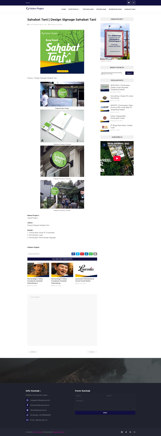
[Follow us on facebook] (26, 367)
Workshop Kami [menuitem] (115, 9)
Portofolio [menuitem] (73, 9)
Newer (33, 352)
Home (28, 3)
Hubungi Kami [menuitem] (129, 9)
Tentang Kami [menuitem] (88, 9)
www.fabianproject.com (38, 24)
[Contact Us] (26, 371)
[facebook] (129, 2)
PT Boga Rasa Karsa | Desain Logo (122, 126)
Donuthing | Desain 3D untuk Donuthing (122, 97)
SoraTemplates (37, 432)
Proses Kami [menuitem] (101, 9)
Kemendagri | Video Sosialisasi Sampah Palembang (59, 281)
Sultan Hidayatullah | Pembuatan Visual (118, 117)
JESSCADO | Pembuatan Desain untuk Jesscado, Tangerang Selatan (120, 87)
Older (91, 352)
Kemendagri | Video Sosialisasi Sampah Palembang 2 (35, 281)
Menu (28, 375)
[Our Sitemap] (26, 373)
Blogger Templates (59, 432)
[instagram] (133, 2)
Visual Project (33, 254)
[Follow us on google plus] (27, 369)
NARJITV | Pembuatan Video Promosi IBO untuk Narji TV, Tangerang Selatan (122, 107)
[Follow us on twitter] (26, 365)
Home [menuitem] (63, 9)
